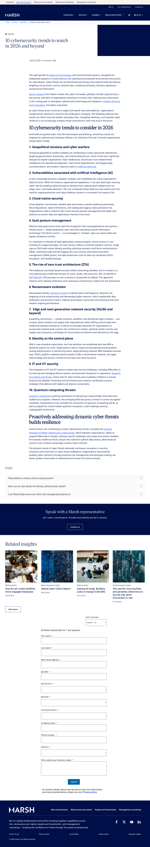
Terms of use (14, 834)
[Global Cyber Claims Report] (57, 566)
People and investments (65, 2)
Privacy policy (89, 792)
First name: (46, 636)
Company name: (48, 723)
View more (13, 609)
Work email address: (50, 660)
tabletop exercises (87, 166)
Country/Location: (49, 710)
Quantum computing (39, 396)
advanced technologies (60, 75)
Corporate (10, 2)
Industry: (45, 747)
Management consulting (86, 2)
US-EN (138, 15)
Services (82, 15)
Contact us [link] (139, 7)
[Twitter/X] (124, 822)
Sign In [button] (110, 7)
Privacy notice (44, 834)
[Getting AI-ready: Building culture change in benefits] (93, 566)
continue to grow (58, 293)
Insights (95, 15)
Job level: (45, 697)
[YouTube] (131, 822)
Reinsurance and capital (43, 2)
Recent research (37, 94)
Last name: (46, 648)
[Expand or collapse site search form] (129, 15)
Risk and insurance (24, 2)
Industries (68, 15)
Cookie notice (104, 834)
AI (30, 178)
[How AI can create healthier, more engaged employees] (21, 566)
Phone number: (48, 735)
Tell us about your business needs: (56, 760)
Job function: (46, 683)
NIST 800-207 (35, 277)
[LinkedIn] (139, 822)
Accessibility (74, 834)
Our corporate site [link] (124, 7)
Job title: (44, 671)
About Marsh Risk (113, 15)
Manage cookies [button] (135, 834)
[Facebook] (116, 822)
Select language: (92, 617)
